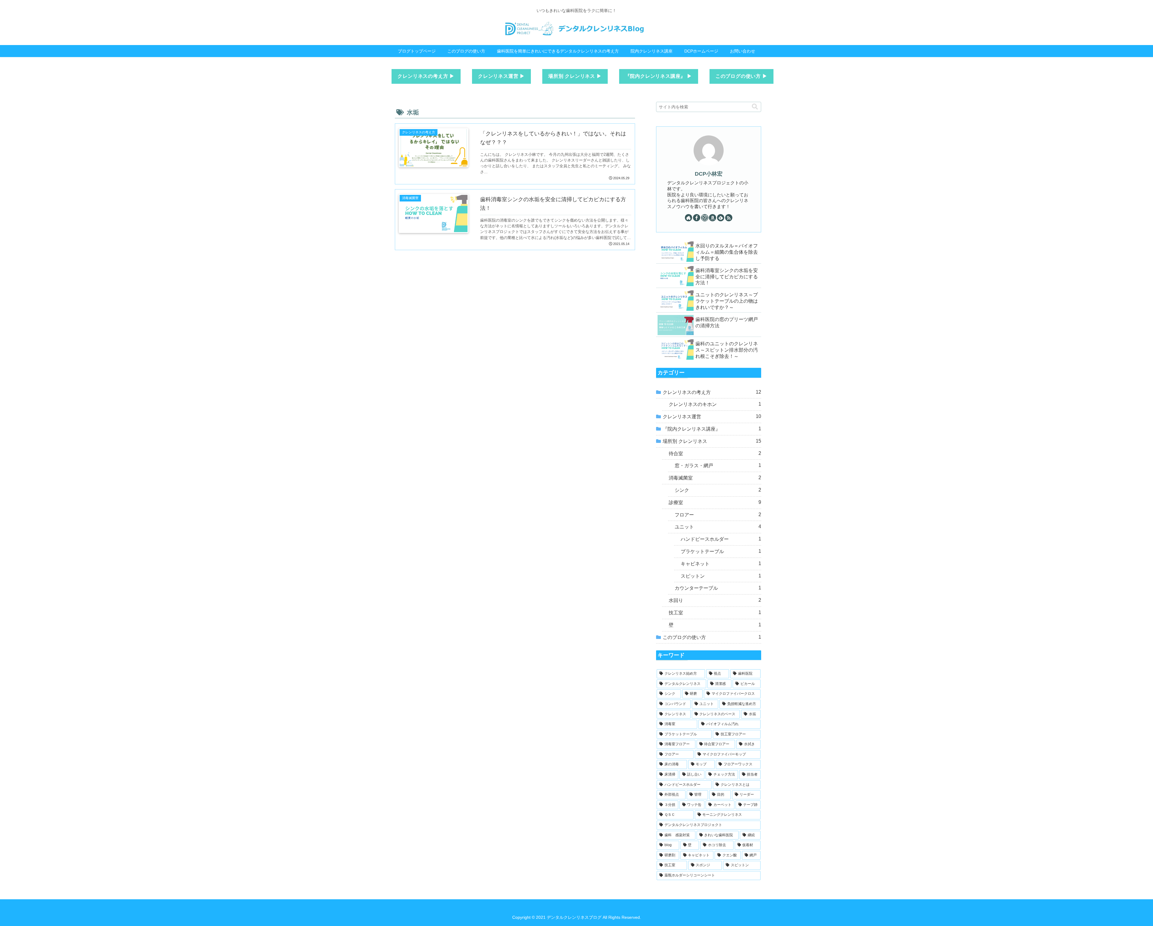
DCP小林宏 (708, 174)
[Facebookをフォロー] (696, 217)
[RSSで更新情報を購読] (728, 217)
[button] (754, 106)
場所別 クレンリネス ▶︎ (575, 76)
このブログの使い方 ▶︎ (741, 76)
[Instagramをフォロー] (704, 217)
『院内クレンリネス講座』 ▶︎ (658, 76)
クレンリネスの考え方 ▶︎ (426, 76)
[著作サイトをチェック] (688, 217)
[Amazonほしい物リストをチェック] (712, 217)
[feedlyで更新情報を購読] (720, 217)
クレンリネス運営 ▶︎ (501, 76)
